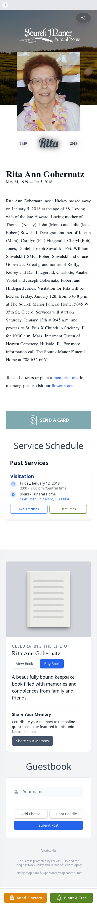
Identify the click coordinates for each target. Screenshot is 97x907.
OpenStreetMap (54, 873)
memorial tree (66, 377)
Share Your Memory (32, 740)
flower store (62, 385)
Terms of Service (62, 865)
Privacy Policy (34, 865)
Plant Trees (68, 509)
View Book (24, 663)
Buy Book (51, 663)
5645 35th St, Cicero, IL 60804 (44, 499)
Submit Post (48, 825)
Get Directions (29, 509)
